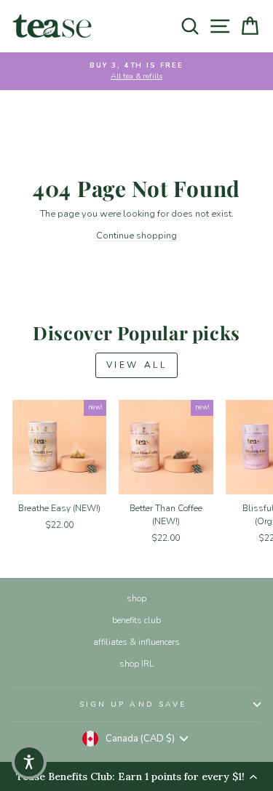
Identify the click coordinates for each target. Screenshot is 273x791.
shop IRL (136, 664)
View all (136, 365)
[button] (29, 761)
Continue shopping (136, 235)
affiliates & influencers (136, 642)
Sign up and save (132, 704)
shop (136, 598)
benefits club (136, 620)
